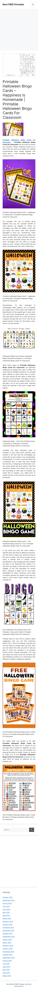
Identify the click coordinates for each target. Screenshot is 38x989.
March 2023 (7, 918)
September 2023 (9, 900)
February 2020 (8, 946)
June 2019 (6, 967)
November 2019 (8, 952)
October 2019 (7, 955)
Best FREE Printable (13, 4)
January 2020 (7, 949)
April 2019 (6, 973)
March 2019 (7, 976)
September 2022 (9, 936)
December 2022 (8, 927)
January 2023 (7, 924)
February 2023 (8, 921)
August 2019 (7, 961)
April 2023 (6, 915)
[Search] (31, 830)
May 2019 (6, 970)
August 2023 (7, 903)
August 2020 (7, 939)
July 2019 (6, 964)
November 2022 (8, 930)
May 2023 (6, 912)
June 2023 (6, 909)
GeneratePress (19, 986)
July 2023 (6, 906)
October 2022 (7, 933)
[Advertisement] (19, 29)
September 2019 (8, 958)
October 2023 (8, 897)
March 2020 (7, 943)
